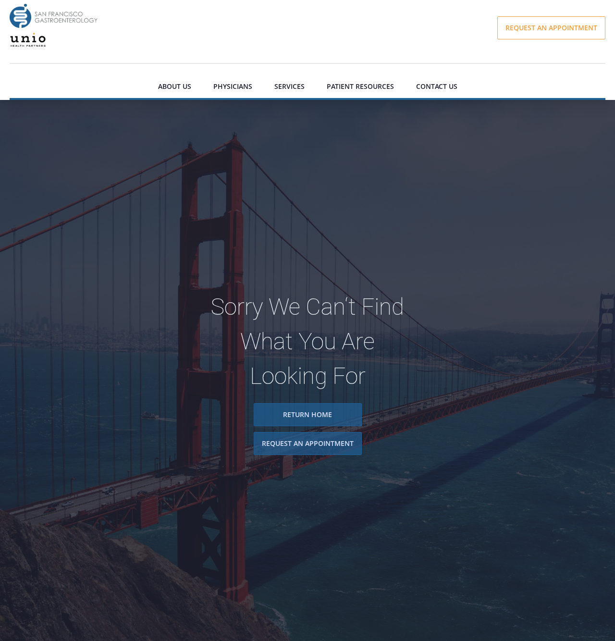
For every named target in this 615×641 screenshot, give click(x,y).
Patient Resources (360, 86)
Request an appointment (551, 27)
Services (289, 86)
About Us (174, 86)
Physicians (232, 86)
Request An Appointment (308, 443)
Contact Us (436, 86)
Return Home (307, 414)
